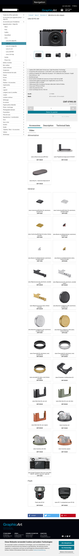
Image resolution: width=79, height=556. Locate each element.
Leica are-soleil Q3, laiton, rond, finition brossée (40, 378)
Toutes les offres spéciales (10, 15)
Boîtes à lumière (7, 62)
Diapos (5, 75)
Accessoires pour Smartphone (11, 21)
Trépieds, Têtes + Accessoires (11, 129)
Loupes (5, 95)
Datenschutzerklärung (39, 550)
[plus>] (37, 15)
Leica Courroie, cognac (64, 449)
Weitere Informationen (66, 552)
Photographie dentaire (9, 110)
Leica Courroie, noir (64, 425)
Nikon (6, 27)
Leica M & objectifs (11, 40)
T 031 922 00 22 (6, 536)
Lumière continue (7, 97)
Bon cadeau (6, 65)
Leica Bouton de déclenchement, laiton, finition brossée (64, 258)
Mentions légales (43, 535)
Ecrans (5, 77)
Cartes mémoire (7, 67)
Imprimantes (6, 85)
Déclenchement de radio (9, 72)
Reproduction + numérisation (11, 117)
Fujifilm (6, 32)
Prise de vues (6, 114)
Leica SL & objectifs (11, 46)
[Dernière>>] (43, 15)
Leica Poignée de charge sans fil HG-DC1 (64, 157)
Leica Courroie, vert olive (39, 449)
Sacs (4, 119)
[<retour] (31, 15)
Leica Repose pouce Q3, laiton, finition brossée (39, 306)
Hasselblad (7, 35)
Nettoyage (6, 100)
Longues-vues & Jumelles (10, 92)
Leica (5, 38)
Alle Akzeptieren (66, 543)
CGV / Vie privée (43, 534)
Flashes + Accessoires (9, 82)
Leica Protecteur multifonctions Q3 (64, 377)
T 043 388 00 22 (18, 536)
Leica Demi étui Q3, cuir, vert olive (64, 401)
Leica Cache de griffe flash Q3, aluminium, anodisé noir (39, 211)
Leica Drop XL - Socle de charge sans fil (39, 180)
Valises (5, 132)
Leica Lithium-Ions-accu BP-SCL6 (39, 157)
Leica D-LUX (9, 49)
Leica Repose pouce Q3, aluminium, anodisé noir (39, 282)
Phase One (7, 60)
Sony (5, 29)
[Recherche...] (18, 10)
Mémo (75, 6)
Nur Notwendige (66, 548)
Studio (4, 127)
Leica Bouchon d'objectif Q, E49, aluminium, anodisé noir (64, 306)
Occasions (6, 102)
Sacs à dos (6, 122)
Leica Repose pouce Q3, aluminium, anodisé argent (64, 282)
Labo (4, 87)
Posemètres (6, 112)
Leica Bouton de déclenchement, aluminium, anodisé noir (64, 235)
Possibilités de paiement (45, 536)
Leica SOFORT (10, 51)
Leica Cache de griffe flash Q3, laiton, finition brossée (39, 235)
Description (48, 125)
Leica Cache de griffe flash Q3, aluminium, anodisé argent (64, 211)
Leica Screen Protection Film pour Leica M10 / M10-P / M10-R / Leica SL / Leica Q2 (39, 473)
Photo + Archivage (8, 107)
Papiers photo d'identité (9, 105)
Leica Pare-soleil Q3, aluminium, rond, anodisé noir (39, 354)
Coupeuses (6, 70)
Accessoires (34, 125)
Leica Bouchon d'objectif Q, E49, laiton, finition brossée (64, 330)
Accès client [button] (67, 6)
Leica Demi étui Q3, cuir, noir (39, 401)
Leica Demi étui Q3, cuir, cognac (40, 425)
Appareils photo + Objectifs (10, 24)
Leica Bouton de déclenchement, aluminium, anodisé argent (39, 258)
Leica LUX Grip (10, 54)
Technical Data (63, 125)
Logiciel (5, 90)
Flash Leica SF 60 (39, 502)
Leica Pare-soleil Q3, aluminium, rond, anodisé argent (64, 354)
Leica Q (8, 43)
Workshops (6, 134)
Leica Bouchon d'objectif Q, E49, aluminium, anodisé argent (39, 330)
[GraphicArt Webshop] (49, 9)
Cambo (6, 57)
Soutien (5, 124)
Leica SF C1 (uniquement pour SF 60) (64, 502)
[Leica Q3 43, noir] (53, 36)
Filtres (4, 80)
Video (31, 130)
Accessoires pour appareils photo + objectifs (12, 18)
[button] (40, 2)
